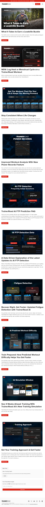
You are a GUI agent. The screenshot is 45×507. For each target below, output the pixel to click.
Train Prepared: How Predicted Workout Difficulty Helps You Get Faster (20, 356)
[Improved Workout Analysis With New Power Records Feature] (22, 146)
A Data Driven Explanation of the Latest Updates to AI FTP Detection (20, 259)
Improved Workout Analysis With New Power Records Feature (19, 163)
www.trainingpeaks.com (34, 504)
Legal (2, 504)
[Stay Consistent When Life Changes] (22, 99)
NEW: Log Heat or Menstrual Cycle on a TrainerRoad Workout (20, 71)
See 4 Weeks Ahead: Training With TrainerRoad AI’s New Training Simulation (21, 405)
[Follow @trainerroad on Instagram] (37, 501)
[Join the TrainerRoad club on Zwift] (42, 501)
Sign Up (37, 4)
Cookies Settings (6, 504)
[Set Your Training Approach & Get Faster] (22, 434)
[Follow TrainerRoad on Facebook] (29, 501)
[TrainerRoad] (6, 4)
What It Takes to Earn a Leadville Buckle (20, 31)
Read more (5, 40)
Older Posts (4, 468)
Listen (5, 476)
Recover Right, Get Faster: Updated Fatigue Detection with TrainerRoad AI (22, 308)
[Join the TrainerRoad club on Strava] (39, 501)
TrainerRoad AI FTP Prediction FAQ (18, 211)
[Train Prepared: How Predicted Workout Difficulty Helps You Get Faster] (22, 339)
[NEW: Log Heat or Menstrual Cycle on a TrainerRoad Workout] (22, 56)
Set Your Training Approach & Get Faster (21, 449)
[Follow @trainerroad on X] (31, 501)
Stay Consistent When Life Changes (18, 115)
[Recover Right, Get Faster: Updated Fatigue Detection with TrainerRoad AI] (22, 291)
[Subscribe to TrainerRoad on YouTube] (34, 501)
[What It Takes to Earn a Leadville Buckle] (22, 18)
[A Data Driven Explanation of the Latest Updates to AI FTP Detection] (22, 242)
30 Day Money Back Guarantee (22, 1)
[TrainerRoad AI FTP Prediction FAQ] (22, 195)
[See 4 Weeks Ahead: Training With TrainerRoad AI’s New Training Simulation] (22, 388)
